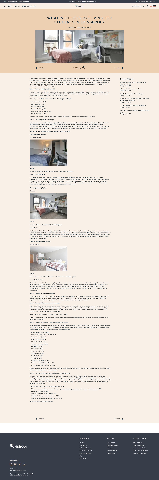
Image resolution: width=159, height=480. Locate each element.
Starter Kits (8, 6)
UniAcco (37, 401)
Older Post (41, 68)
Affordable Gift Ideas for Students (130, 89)
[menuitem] (8, 6)
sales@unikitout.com (20, 470)
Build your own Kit (29, 6)
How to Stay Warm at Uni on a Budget (132, 93)
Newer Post (117, 68)
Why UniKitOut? (138, 6)
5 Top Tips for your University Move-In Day (133, 105)
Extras (17, 6)
